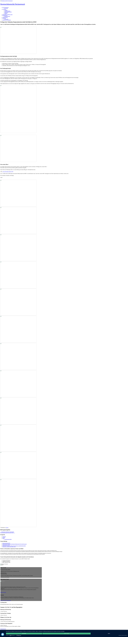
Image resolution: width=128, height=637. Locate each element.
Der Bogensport (4, 15)
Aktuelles (5, 10)
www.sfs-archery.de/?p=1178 (8, 171)
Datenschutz (6, 19)
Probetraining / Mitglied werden (7, 14)
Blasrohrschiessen (7, 16)
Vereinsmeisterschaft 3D (6, 543)
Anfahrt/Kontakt (5, 17)
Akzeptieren (66, 633)
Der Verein (6, 8)
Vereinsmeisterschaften (8, 11)
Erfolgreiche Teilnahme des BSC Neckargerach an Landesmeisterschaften (14, 545)
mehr (109, 633)
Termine (5, 13)
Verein (3, 538)
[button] (21, 569)
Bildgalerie (6, 12)
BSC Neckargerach (5, 7)
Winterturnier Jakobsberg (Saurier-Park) (7, 531)
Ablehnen (24, 633)
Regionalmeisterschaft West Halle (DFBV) (7, 532)
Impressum (4, 18)
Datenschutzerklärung (124, 635)
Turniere (7, 527)
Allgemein (4, 536)
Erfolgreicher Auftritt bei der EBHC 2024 (9, 546)
